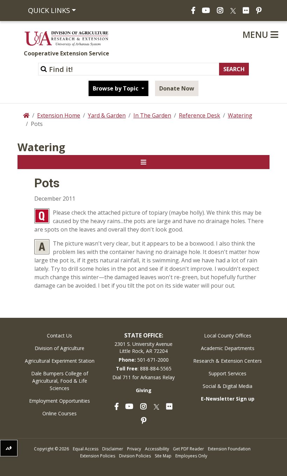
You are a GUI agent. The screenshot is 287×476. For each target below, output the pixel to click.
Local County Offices (227, 335)
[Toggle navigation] (144, 162)
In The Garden (152, 115)
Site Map (163, 456)
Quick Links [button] (49, 10)
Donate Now (176, 88)
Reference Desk (199, 115)
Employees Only (191, 456)
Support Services (227, 373)
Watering (240, 115)
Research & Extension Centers (227, 360)
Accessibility (157, 449)
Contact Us (59, 335)
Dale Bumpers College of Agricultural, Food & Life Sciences (59, 380)
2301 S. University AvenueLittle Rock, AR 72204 (143, 347)
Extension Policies (97, 456)
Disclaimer (112, 449)
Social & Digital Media (227, 386)
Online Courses (59, 413)
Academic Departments (227, 348)
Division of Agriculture (59, 348)
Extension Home (58, 115)
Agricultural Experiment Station (59, 360)
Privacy (134, 449)
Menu (257, 34)
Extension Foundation (229, 449)
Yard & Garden (107, 115)
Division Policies (135, 456)
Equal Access (85, 449)
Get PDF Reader (188, 449)
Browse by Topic (116, 88)
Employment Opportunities (59, 400)
